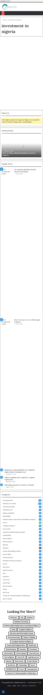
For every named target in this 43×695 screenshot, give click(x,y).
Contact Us (32, 685)
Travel (5, 522)
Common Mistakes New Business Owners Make (19, 13)
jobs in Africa (7, 554)
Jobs (18, 685)
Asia (4, 573)
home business (7, 541)
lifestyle (5, 545)
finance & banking (8, 513)
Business (6, 548)
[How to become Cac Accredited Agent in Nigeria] (7, 393)
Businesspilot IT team (34, 682)
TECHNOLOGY (7, 510)
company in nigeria (9, 526)
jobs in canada (7, 599)
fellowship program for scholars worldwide (19, 485)
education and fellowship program (14, 532)
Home (5, 20)
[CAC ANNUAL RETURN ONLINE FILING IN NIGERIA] (7, 243)
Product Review (8, 557)
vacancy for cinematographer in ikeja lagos (16, 595)
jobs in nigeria (7, 538)
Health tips (6, 583)
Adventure (6, 567)
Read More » (10, 67)
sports (5, 564)
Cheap (5, 589)
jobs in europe (7, 586)
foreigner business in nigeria (12, 560)
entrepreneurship (8, 506)
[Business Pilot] (10, 7)
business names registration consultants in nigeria (19, 519)
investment (7, 516)
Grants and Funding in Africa (12, 551)
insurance (6, 576)
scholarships (7, 535)
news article (6, 529)
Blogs (14, 685)
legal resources (8, 570)
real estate (6, 580)
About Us (24, 685)
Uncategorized (8, 43)
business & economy (9, 503)
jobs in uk (6, 592)
